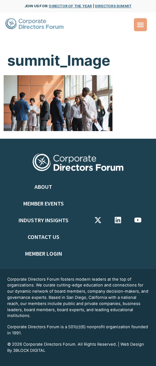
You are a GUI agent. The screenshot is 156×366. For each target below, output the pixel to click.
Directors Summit (113, 6)
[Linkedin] (118, 220)
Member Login (43, 253)
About (43, 186)
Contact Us (43, 236)
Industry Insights (44, 220)
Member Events (43, 203)
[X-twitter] (98, 220)
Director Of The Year (70, 6)
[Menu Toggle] (140, 24)
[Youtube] (138, 220)
